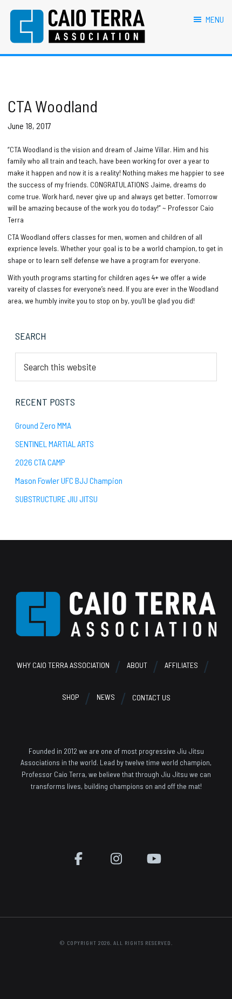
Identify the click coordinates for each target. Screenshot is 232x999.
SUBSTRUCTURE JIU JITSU (56, 499)
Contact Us (151, 697)
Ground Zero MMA (43, 425)
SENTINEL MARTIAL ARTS (54, 443)
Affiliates (181, 665)
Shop (70, 697)
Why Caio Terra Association (63, 665)
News (106, 697)
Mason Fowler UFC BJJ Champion (68, 480)
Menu (215, 19)
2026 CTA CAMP (40, 462)
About (137, 665)
